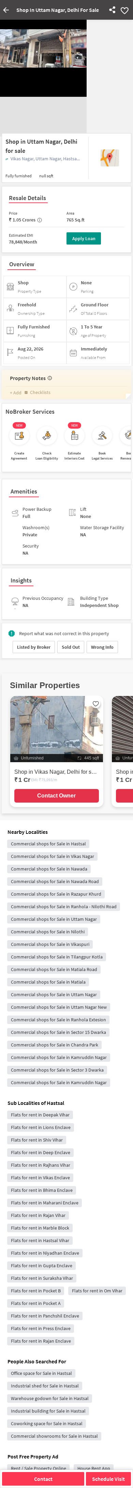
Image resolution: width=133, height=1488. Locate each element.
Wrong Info (102, 647)
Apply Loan (83, 238)
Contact (43, 1478)
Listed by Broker (33, 647)
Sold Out (71, 647)
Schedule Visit (108, 1478)
